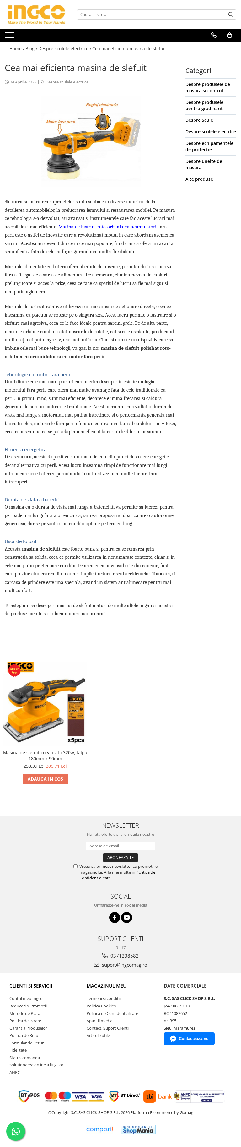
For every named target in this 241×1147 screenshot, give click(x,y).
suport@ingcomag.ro (124, 965)
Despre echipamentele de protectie (209, 146)
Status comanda (24, 1057)
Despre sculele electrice (67, 82)
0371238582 (124, 955)
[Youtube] (126, 917)
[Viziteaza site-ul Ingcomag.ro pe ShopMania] (138, 1129)
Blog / (31, 48)
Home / (16, 48)
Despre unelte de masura (203, 164)
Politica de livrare (25, 1020)
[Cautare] (230, 14)
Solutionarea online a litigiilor (36, 1065)
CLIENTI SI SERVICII (30, 986)
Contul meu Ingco (26, 998)
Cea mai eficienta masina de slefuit (129, 48)
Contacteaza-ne (193, 1038)
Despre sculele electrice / (64, 48)
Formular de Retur (26, 1043)
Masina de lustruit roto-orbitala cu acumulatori (107, 227)
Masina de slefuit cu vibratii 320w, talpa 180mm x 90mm (45, 755)
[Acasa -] (36, 14)
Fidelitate (18, 1050)
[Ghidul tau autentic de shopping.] (99, 1129)
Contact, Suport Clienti (108, 1028)
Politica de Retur (24, 1035)
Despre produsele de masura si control (207, 87)
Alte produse (199, 179)
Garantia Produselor (28, 1028)
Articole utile (98, 1035)
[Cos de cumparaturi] (229, 35)
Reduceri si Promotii (28, 1006)
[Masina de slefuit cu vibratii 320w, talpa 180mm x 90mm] (45, 704)
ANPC (14, 1072)
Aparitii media (99, 1020)
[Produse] (10, 36)
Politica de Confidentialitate (112, 1013)
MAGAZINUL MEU (106, 986)
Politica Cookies (101, 1006)
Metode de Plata (24, 1013)
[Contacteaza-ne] (214, 35)
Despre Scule (199, 120)
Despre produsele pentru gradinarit (204, 105)
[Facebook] (114, 917)
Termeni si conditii (103, 998)
